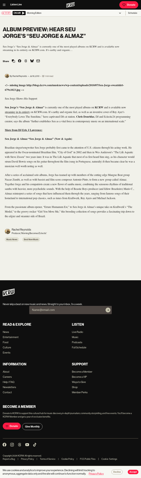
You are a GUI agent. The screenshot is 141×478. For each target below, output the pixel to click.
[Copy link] (13, 61)
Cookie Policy (66, 459)
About (6, 371)
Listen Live (16, 4)
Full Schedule (79, 347)
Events (6, 352)
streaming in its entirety (17, 112)
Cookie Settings (109, 459)
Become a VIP (79, 376)
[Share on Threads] (26, 61)
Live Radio (77, 331)
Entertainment (11, 337)
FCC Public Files (86, 459)
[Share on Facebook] (19, 61)
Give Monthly (32, 426)
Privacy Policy (26, 459)
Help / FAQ (8, 382)
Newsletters (9, 387)
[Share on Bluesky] (32, 61)
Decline (117, 472)
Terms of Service (46, 459)
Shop (75, 387)
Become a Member (82, 371)
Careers (7, 376)
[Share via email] (38, 61)
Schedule (132, 13)
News (6, 331)
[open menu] (5, 5)
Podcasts (77, 342)
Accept (133, 472)
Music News (11, 239)
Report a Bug (9, 459)
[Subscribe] (108, 310)
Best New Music (31, 239)
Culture (7, 347)
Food (5, 342)
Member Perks (80, 392)
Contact (7, 392)
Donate (131, 4)
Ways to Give (79, 382)
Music (75, 337)
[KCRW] (9, 295)
